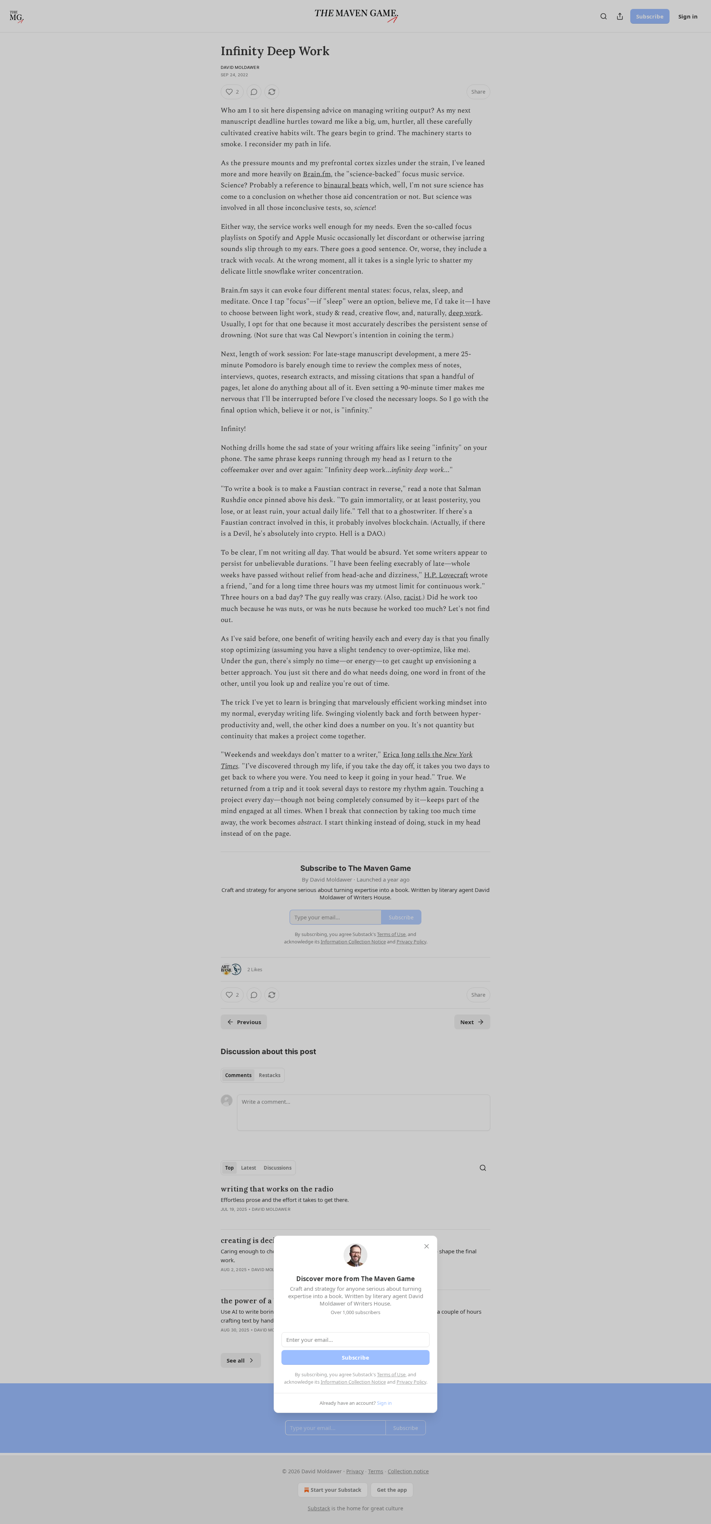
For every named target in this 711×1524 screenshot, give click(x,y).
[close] (427, 1246)
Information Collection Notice (353, 1381)
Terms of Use (391, 1374)
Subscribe (355, 1357)
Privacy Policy (411, 1381)
